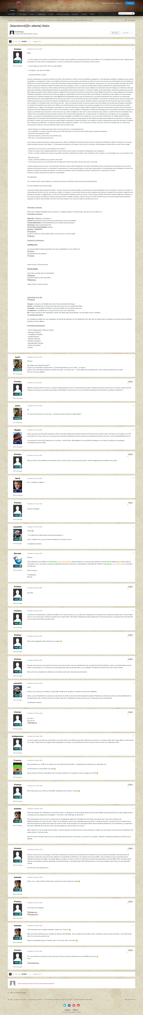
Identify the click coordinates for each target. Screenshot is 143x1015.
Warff (17, 478)
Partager (115, 33)
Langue (67, 1010)
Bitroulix (17, 553)
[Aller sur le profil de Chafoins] (17, 617)
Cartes (42, 10)
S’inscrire (130, 3)
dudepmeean (17, 736)
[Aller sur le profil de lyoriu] (17, 363)
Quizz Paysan (22, 14)
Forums (12, 10)
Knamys (21, 32)
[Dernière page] (29, 41)
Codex (32, 10)
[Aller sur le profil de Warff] (17, 485)
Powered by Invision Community (71, 1012)
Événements (41, 14)
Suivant (24, 41)
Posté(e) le (34, 49)
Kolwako (17, 809)
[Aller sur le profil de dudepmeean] (17, 742)
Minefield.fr (11, 14)
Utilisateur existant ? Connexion (112, 3)
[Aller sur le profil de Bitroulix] (17, 560)
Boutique (75, 14)
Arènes (51, 14)
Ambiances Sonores (63, 14)
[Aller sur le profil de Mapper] (17, 436)
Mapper (17, 430)
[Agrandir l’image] (31, 231)
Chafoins (17, 611)
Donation (84, 14)
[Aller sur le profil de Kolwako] (17, 815)
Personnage (53, 10)
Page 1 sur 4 (37, 41)
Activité (22, 10)
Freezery (17, 760)
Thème (75, 1010)
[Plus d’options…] (133, 49)
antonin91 (17, 527)
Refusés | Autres (32, 34)
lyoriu (17, 357)
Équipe (92, 14)
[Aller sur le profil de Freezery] (17, 767)
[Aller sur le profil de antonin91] (17, 533)
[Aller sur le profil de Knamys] (12, 33)
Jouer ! (32, 14)
